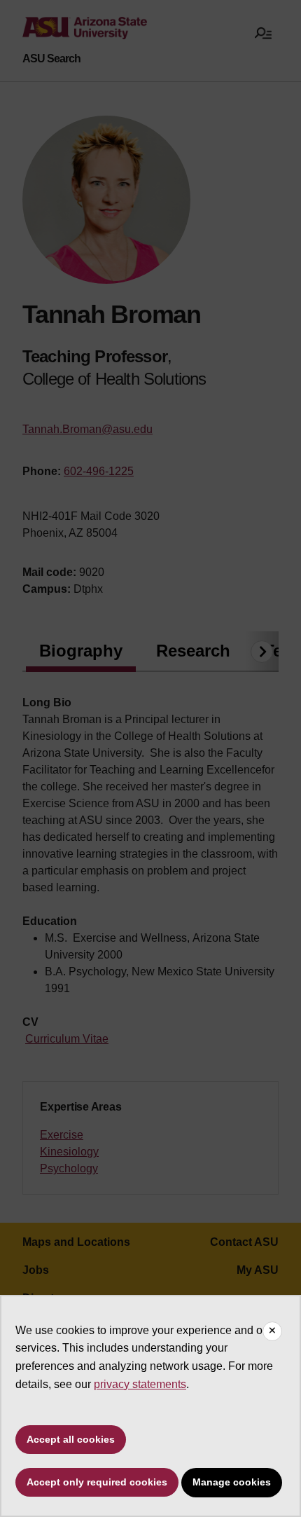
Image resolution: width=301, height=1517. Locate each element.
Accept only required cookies (97, 1482)
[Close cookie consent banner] (272, 1331)
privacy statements (140, 1384)
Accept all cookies (71, 1439)
